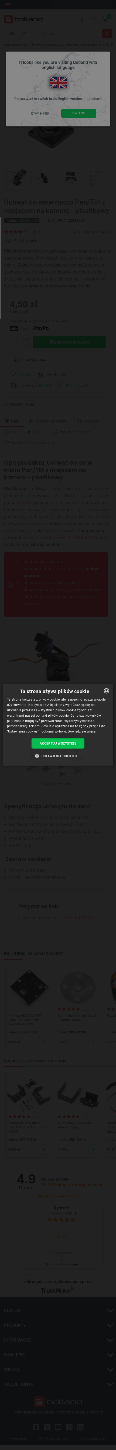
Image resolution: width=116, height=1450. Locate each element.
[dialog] (58, 725)
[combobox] (106, 691)
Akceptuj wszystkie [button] (58, 743)
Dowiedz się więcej (82, 731)
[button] (58, 756)
